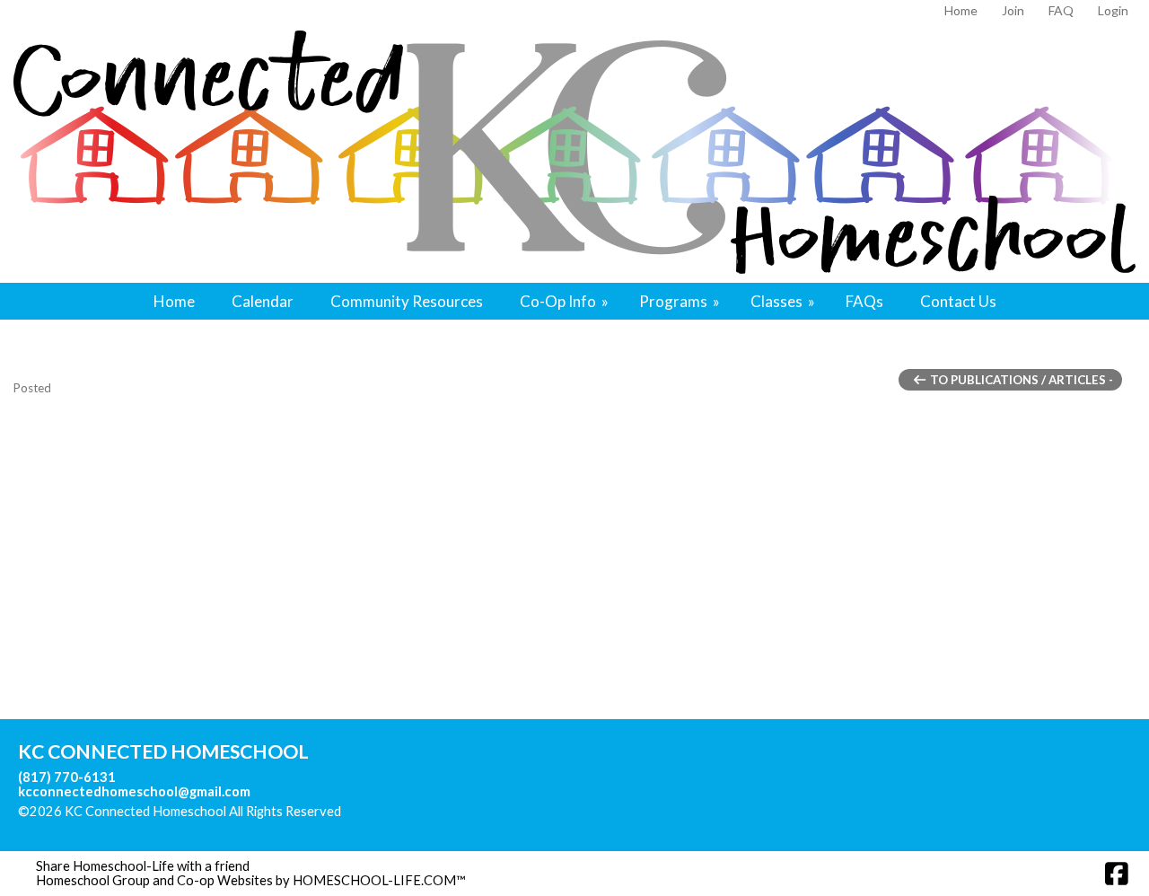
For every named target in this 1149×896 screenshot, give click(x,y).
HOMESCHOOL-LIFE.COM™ (379, 880)
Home (174, 301)
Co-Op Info (565, 301)
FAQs (864, 301)
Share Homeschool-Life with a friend (143, 866)
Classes (784, 301)
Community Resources (406, 301)
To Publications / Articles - (1020, 380)
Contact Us (958, 301)
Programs (681, 301)
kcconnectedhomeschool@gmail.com (134, 791)
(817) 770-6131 (67, 777)
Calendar (263, 301)
